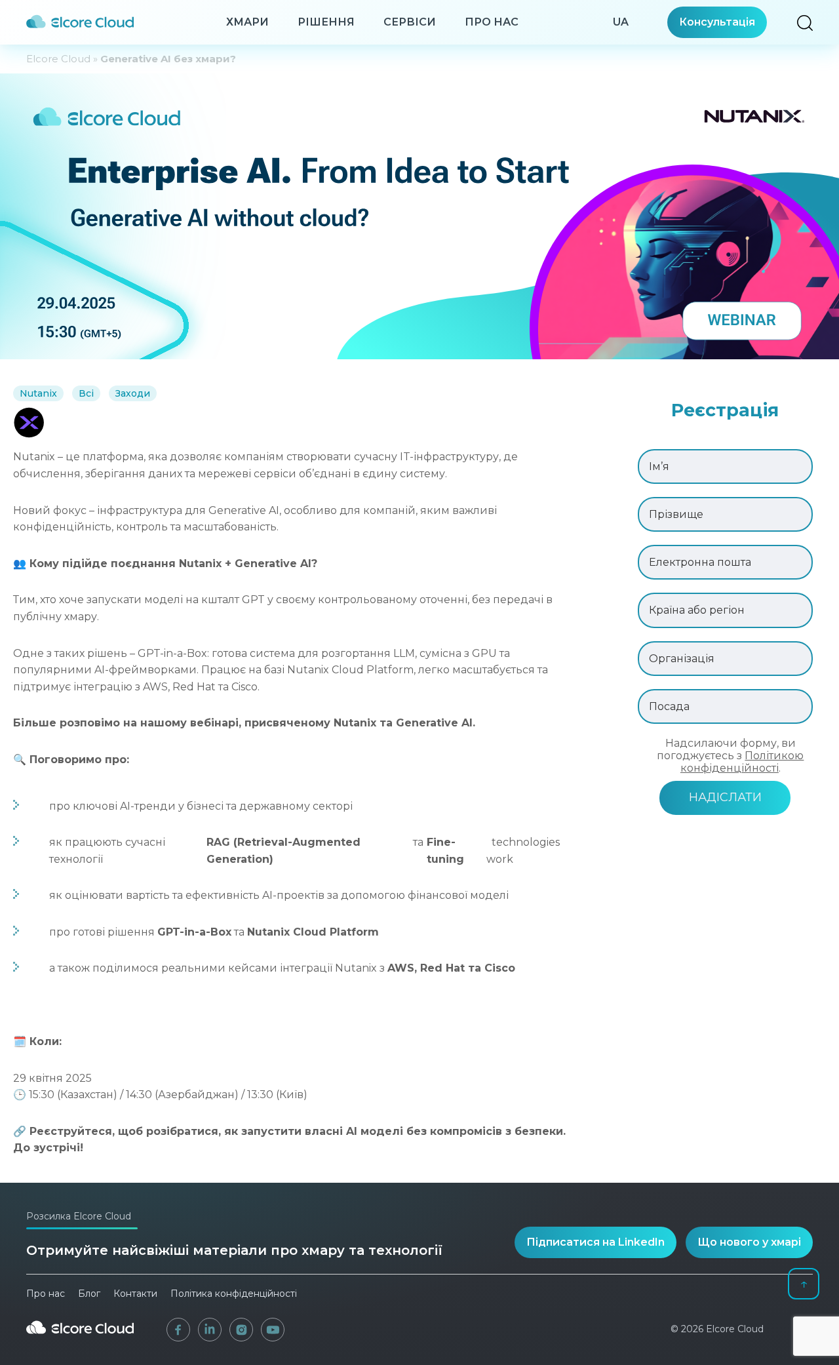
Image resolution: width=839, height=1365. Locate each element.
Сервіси (409, 22)
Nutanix (38, 393)
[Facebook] (178, 1329)
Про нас (491, 22)
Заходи (132, 393)
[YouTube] (272, 1329)
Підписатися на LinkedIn (595, 1242)
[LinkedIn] (210, 1329)
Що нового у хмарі (749, 1242)
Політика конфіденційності (233, 1293)
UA (621, 22)
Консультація (717, 22)
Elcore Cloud (58, 58)
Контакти (135, 1293)
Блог (89, 1293)
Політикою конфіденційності (742, 761)
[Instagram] (241, 1329)
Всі (86, 393)
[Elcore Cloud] (80, 1339)
